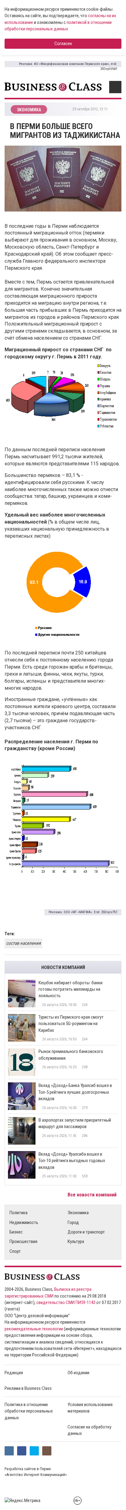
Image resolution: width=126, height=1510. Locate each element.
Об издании (78, 1372)
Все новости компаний (93, 1195)
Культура (76, 1241)
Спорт (15, 1251)
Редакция (14, 1372)
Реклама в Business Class (28, 1388)
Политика (18, 1212)
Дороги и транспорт (86, 1232)
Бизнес (16, 1232)
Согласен (63, 43)
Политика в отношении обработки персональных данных (29, 1411)
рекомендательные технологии (34, 1329)
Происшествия (23, 1241)
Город (73, 1222)
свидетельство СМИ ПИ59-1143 (65, 1302)
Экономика (78, 1212)
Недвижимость (23, 1222)
